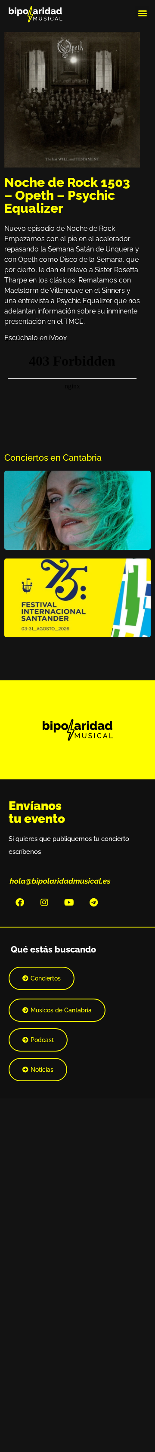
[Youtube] (69, 902)
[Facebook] (20, 902)
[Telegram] (93, 902)
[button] (142, 13)
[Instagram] (44, 902)
